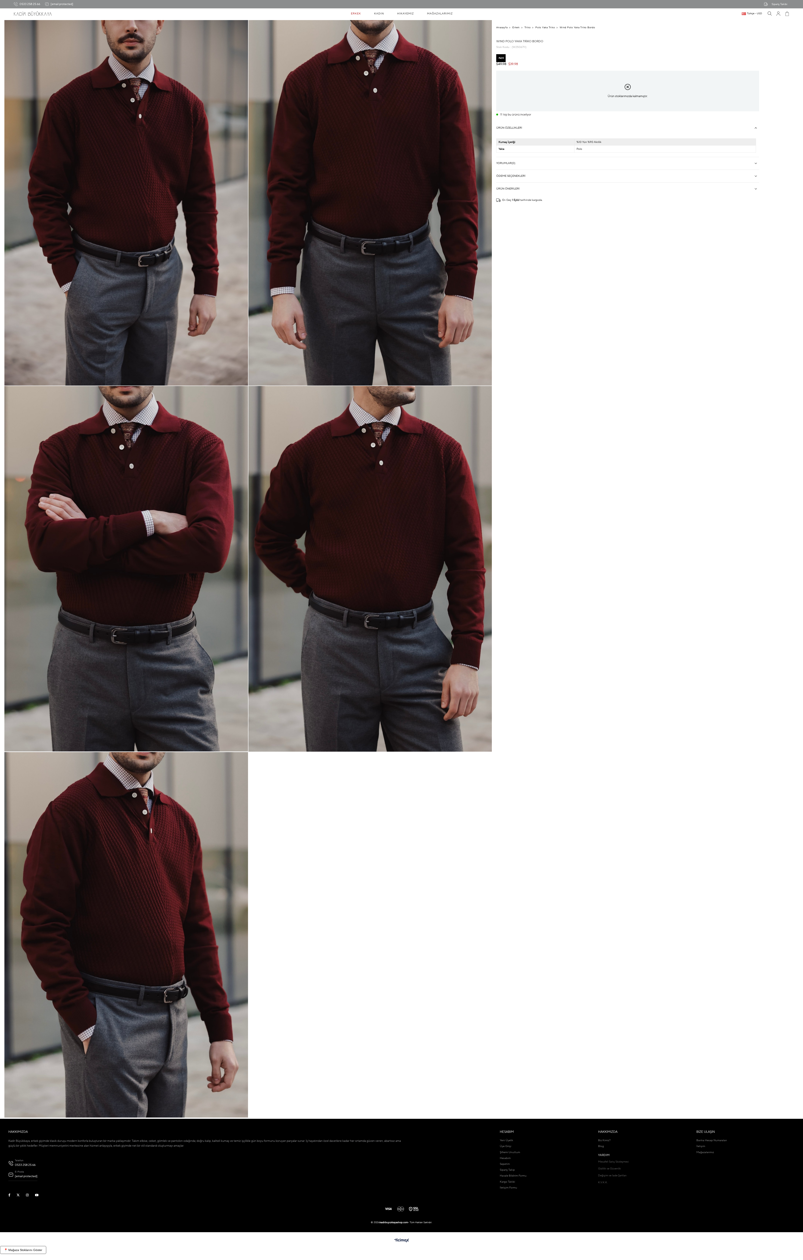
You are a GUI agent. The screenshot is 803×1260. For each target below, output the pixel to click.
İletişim (700, 1146)
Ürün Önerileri (508, 188)
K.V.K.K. (603, 1182)
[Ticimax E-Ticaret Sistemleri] (401, 1240)
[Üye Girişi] (778, 14)
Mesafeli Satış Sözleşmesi (613, 1161)
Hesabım (505, 1158)
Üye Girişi (505, 1146)
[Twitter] (21, 1195)
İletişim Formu (508, 1187)
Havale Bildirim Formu (513, 1175)
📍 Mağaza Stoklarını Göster (23, 1250)
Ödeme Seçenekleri (511, 176)
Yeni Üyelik (506, 1140)
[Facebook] (11, 1195)
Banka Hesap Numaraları (711, 1140)
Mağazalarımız (705, 1152)
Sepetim (505, 1164)
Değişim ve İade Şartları (612, 1175)
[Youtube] (39, 1195)
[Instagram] (30, 1195)
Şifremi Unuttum (510, 1152)
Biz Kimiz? (604, 1140)
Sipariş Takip (507, 1170)
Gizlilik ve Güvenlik (609, 1168)
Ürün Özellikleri (509, 128)
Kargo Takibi (507, 1182)
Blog (601, 1146)
